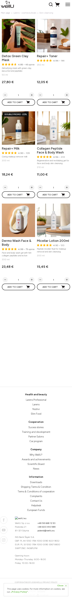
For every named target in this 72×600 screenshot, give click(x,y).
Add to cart (15, 102)
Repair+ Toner (47, 56)
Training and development (36, 432)
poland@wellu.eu (46, 530)
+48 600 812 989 (46, 527)
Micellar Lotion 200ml (53, 241)
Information (36, 476)
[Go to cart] (58, 4)
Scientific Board (36, 464)
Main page (5, 13)
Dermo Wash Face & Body (16, 242)
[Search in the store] (51, 4)
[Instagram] (3, 540)
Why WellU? (36, 454)
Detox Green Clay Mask (15, 58)
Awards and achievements (36, 459)
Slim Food (36, 413)
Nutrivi (36, 409)
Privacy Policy (50, 582)
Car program (36, 441)
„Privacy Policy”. (19, 592)
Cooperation (36, 422)
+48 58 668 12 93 (46, 523)
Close (61, 585)
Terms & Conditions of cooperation (36, 491)
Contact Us (36, 500)
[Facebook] (3, 520)
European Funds (36, 510)
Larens (36, 404)
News (36, 468)
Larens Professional (36, 399)
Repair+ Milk (11, 148)
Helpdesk (36, 505)
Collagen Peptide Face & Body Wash (50, 150)
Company (36, 449)
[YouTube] (3, 530)
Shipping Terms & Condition (36, 486)
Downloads (36, 482)
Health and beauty (36, 394)
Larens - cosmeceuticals (24, 13)
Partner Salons (36, 436)
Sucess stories (36, 427)
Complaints (36, 496)
